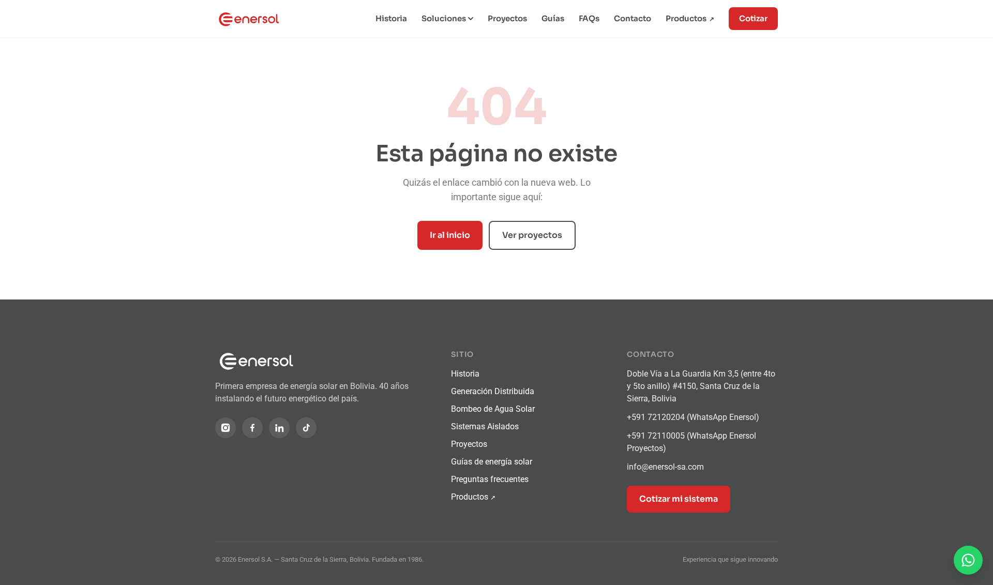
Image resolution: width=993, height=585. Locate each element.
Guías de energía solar (491, 462)
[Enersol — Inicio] (254, 18)
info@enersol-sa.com (665, 467)
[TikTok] (306, 427)
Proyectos (507, 18)
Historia (391, 18)
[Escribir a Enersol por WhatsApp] (968, 560)
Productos (690, 18)
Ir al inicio (450, 235)
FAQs (589, 18)
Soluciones (444, 18)
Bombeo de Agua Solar (493, 409)
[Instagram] (225, 427)
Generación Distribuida (492, 391)
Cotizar (753, 18)
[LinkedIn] (279, 427)
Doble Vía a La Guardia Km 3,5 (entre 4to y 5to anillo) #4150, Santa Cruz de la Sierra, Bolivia (701, 386)
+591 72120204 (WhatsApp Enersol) (693, 417)
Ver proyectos (532, 235)
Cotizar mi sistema (678, 498)
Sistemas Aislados (485, 426)
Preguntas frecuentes (490, 479)
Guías (552, 18)
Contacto (632, 18)
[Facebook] (252, 427)
